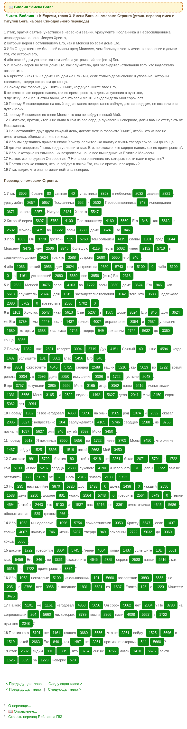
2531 (49, 349)
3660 (63, 440)
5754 (78, 523)
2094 (32, 404)
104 (62, 422)
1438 (93, 486)
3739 (23, 321)
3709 (122, 440)
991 (32, 459)
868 (27, 477)
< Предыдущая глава (24, 684)
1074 (137, 413)
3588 (72, 257)
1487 (11, 450)
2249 (45, 321)
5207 (92, 312)
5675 (152, 651)
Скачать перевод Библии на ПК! (35, 717)
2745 (73, 331)
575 (59, 477)
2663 (95, 450)
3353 (104, 193)
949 (101, 331)
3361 (18, 367)
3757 (20, 385)
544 (143, 642)
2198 (108, 477)
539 (37, 514)
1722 (59, 230)
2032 (139, 193)
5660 (124, 221)
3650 (82, 230)
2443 (39, 505)
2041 (135, 395)
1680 (11, 331)
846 (145, 221)
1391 (147, 239)
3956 (48, 267)
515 (70, 239)
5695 (52, 450)
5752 (54, 221)
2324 (44, 294)
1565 (115, 413)
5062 (11, 404)
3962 (115, 385)
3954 (134, 321)
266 (62, 514)
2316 (127, 276)
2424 (67, 212)
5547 (95, 212)
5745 (75, 550)
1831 (84, 587)
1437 (70, 321)
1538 (11, 495)
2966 (107, 614)
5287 (76, 532)
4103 (69, 221)
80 (49, 193)
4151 (114, 349)
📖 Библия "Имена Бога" (31, 7)
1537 (79, 505)
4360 (71, 413)
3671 (11, 212)
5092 (121, 248)
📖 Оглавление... (22, 711)
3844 (171, 239)
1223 (160, 587)
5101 (29, 605)
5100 (141, 267)
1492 (96, 395)
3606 (23, 193)
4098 (131, 614)
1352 (27, 349)
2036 (11, 422)
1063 (21, 239)
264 (33, 614)
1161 (23, 276)
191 (43, 358)
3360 (166, 331)
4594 (164, 349)
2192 (146, 248)
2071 (141, 459)
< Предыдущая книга (23, 689)
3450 (157, 395)
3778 (42, 239)
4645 (53, 367)
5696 (167, 633)
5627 (111, 395)
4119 (121, 239)
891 (62, 495)
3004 (78, 349)
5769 (84, 239)
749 (142, 202)
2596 (50, 248)
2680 (101, 257)
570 (136, 468)
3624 (107, 230)
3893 (145, 578)
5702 (25, 303)
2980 (11, 303)
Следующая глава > (65, 684)
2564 (87, 495)
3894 (23, 376)
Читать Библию (20, 16)
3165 (91, 385)
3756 (166, 422)
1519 (67, 294)
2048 (146, 376)
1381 (11, 395)
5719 (161, 248)
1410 (137, 651)
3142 (122, 294)
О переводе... (19, 706)
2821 (166, 193)
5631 (98, 587)
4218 (97, 459)
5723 (123, 477)
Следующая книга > (64, 689)
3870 (56, 486)
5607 (40, 221)
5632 (146, 331)
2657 (31, 202)
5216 (122, 367)
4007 (97, 321)
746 (52, 532)
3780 (171, 605)
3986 (99, 376)
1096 (63, 523)
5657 (46, 202)
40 (73, 193)
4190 (102, 468)
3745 (64, 248)
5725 (68, 367)
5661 (56, 358)
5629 (41, 477)
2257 (38, 212)
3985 (52, 385)
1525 (38, 450)
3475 (39, 230)
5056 (21, 340)
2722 (131, 331)
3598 (84, 431)
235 (20, 486)
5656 (66, 385)
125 (143, 587)
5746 (116, 422)
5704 (155, 459)
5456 (79, 358)
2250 (65, 376)
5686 (172, 505)
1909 (109, 312)
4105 (101, 422)
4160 (110, 221)
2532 (97, 202)
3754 (85, 651)
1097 (25, 431)
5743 (119, 267)
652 (81, 202)
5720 (45, 459)
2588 (96, 367)
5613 (165, 221)
